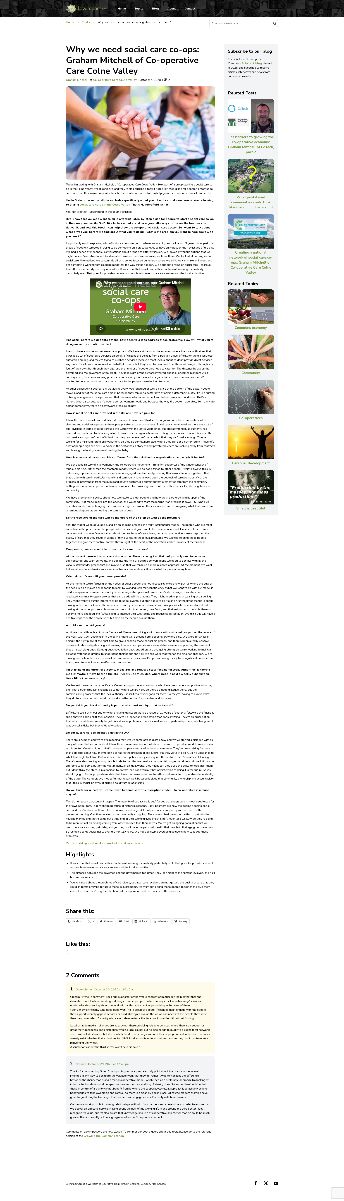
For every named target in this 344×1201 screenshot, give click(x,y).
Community (251, 372)
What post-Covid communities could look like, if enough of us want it (251, 202)
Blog (155, 9)
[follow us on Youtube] (276, 1183)
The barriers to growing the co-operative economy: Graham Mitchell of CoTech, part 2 (251, 144)
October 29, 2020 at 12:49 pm (109, 1064)
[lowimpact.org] (86, 8)
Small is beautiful (250, 508)
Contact (190, 9)
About (171, 9)
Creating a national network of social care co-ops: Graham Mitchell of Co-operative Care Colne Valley (251, 262)
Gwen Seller (84, 990)
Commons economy (251, 327)
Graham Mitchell (77, 80)
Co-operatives (251, 418)
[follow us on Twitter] (266, 1183)
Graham (81, 1064)
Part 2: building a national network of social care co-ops (104, 843)
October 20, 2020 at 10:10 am (114, 990)
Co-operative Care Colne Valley (115, 80)
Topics (139, 9)
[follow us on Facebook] (256, 1183)
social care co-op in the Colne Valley (105, 205)
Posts (86, 22)
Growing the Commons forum (104, 1136)
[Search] (274, 23)
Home (122, 9)
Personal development (251, 463)
